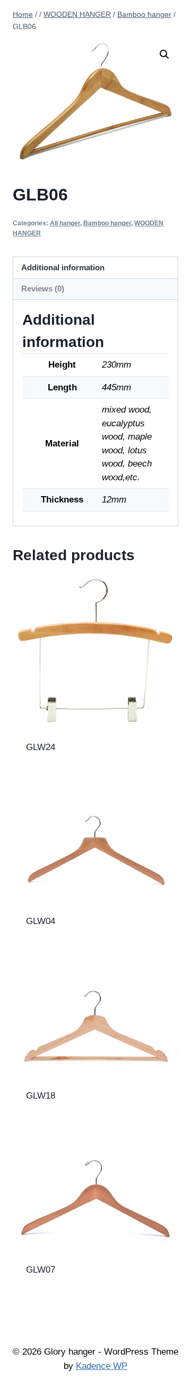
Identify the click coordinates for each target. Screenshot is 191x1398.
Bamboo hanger (107, 223)
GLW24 (40, 747)
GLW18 (40, 1096)
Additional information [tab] (63, 267)
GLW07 (40, 1270)
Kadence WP (101, 1366)
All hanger (65, 223)
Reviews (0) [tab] (42, 288)
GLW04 (40, 921)
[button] (164, 54)
